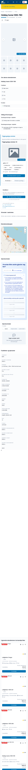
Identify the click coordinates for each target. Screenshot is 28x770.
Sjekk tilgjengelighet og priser (14, 175)
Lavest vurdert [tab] (22, 328)
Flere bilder (22, 159)
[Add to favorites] (25, 644)
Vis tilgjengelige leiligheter (15, 196)
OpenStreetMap (19, 252)
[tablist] (14, 181)
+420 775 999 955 (7, 204)
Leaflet (12, 252)
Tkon (16, 11)
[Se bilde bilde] (4, 60)
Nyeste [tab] (6, 328)
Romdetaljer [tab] (8, 180)
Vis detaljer (14, 671)
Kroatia (2, 11)
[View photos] (14, 153)
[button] (4, 232)
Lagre (7, 20)
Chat (5, 207)
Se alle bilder (22, 54)
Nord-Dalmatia (9, 11)
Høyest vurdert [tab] (14, 328)
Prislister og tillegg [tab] (19, 180)
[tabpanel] (14, 338)
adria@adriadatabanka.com (9, 206)
